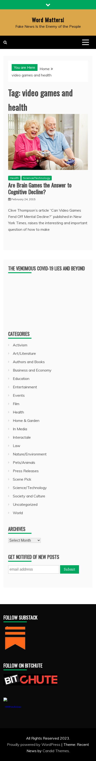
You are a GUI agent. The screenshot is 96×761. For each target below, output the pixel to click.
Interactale (22, 437)
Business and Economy (32, 370)
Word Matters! (48, 19)
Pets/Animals (24, 462)
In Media (20, 429)
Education (21, 378)
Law (16, 445)
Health (14, 178)
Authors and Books (29, 361)
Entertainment (25, 387)
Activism (20, 345)
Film (16, 403)
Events (19, 395)
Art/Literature (24, 353)
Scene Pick (22, 479)
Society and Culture (29, 496)
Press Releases (26, 470)
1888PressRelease (13, 707)
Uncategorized (25, 504)
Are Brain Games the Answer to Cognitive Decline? (40, 188)
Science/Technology (36, 178)
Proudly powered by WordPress (34, 744)
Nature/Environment (30, 454)
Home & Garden (26, 420)
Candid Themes (56, 750)
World (18, 512)
